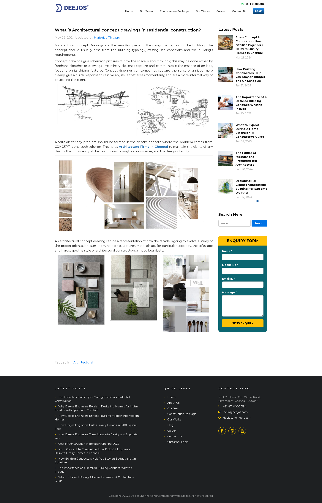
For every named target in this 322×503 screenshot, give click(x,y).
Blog (170, 425)
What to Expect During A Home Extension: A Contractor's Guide (250, 130)
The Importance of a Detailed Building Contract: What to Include (251, 102)
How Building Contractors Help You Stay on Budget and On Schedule (250, 75)
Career (220, 11)
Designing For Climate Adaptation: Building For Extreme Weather (251, 186)
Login (259, 10)
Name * (227, 251)
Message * (229, 292)
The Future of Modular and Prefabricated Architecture (246, 158)
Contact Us (239, 11)
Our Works (203, 11)
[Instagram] (233, 430)
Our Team (146, 11)
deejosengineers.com (236, 417)
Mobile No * (230, 265)
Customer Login (178, 442)
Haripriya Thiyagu (107, 37)
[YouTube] (243, 430)
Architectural (83, 362)
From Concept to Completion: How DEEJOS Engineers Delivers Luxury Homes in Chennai (249, 45)
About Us (173, 402)
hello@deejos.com (235, 412)
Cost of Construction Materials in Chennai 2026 (88, 443)
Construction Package (174, 11)
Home (129, 11)
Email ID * (228, 278)
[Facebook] (223, 430)
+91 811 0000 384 (234, 406)
